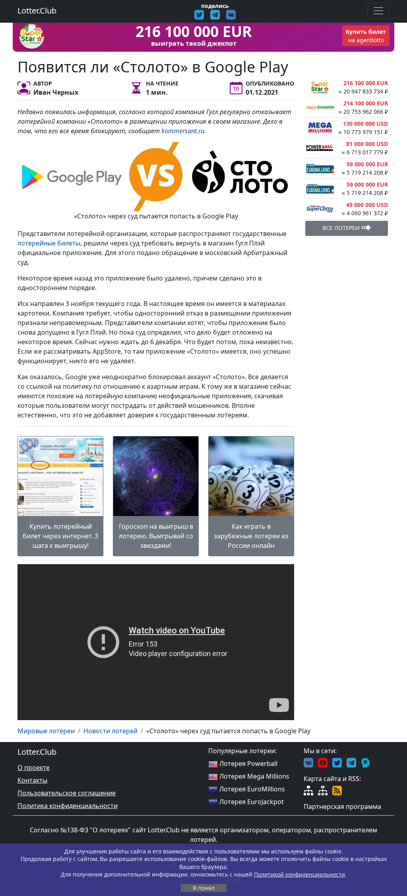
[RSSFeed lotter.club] (337, 789)
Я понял (204, 888)
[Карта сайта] (308, 789)
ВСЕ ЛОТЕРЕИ (341, 228)
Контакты (32, 780)
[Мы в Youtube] (323, 762)
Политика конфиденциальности (67, 805)
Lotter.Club (36, 10)
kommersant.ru (182, 131)
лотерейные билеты (48, 243)
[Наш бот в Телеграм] (365, 762)
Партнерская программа (342, 806)
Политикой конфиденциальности (299, 874)
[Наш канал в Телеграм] (351, 762)
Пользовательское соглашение (66, 793)
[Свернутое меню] (378, 11)
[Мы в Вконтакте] (308, 762)
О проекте (33, 767)
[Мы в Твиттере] (337, 762)
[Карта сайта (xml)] (323, 789)
